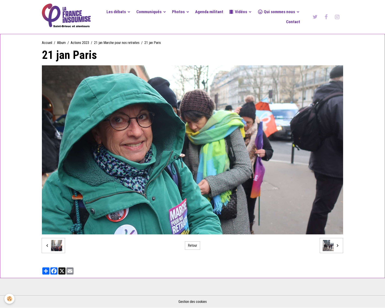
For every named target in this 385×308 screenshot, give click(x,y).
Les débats (116, 11)
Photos (179, 11)
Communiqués (149, 11)
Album (61, 43)
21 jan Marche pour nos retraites (116, 43)
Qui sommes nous (279, 11)
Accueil (47, 43)
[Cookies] (9, 299)
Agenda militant (209, 11)
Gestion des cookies (192, 302)
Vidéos (241, 11)
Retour (192, 245)
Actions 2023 (80, 43)
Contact (293, 21)
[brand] (66, 17)
